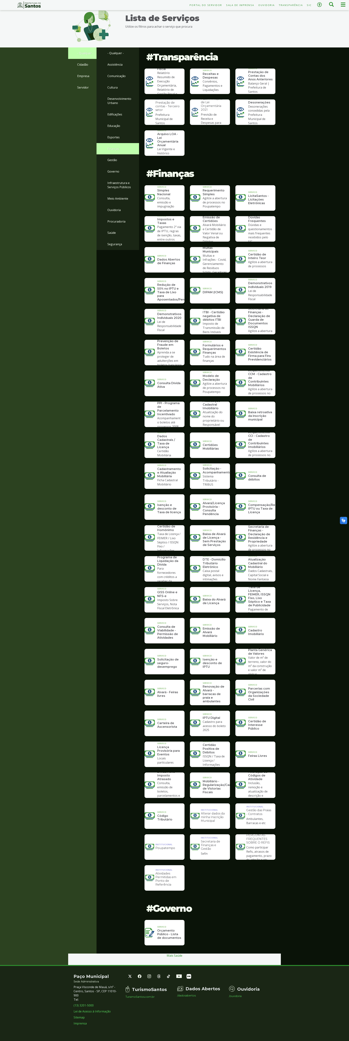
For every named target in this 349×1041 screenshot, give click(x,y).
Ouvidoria (266, 5)
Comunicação (116, 76)
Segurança (114, 244)
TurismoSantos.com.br (140, 997)
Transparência (291, 5)
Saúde (111, 233)
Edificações (114, 114)
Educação (113, 126)
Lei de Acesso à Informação (92, 1011)
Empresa (83, 76)
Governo (113, 171)
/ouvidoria (235, 996)
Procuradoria (116, 221)
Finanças (113, 149)
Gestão (112, 160)
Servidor (83, 87)
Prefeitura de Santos (29, 5)
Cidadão (82, 65)
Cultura (112, 87)
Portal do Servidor (206, 5)
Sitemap (79, 1017)
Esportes (113, 137)
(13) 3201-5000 (84, 1005)
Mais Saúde (174, 956)
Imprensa (80, 1023)
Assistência (115, 65)
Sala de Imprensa (240, 5)
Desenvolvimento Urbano (119, 101)
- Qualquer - (85, 53)
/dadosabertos (186, 995)
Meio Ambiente (117, 199)
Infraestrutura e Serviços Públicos (119, 185)
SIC (309, 5)
